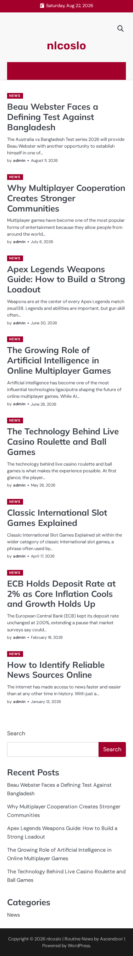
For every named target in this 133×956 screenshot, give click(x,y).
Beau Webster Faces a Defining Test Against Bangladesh (52, 116)
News (14, 95)
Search (16, 733)
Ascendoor (111, 939)
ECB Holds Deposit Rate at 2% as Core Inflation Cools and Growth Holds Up (61, 593)
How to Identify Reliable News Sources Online (56, 669)
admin (19, 160)
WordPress (79, 946)
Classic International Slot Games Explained (57, 517)
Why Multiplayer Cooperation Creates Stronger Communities (66, 198)
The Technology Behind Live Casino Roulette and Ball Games (63, 441)
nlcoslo (66, 45)
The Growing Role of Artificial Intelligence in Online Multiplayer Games (59, 360)
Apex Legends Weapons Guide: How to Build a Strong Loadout (66, 279)
